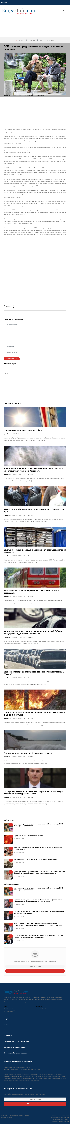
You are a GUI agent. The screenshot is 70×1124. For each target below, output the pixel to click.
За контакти (8, 1035)
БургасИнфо (7, 95)
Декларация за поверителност (15, 1047)
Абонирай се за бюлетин (35, 1104)
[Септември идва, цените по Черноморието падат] (35, 740)
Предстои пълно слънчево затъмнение (28, 836)
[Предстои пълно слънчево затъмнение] (8, 839)
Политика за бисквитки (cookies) (15, 1053)
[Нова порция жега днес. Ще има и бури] (35, 417)
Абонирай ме (35, 971)
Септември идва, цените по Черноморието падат (28, 753)
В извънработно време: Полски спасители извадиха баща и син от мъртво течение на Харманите (33, 469)
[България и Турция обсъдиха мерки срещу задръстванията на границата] (35, 537)
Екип (5, 1030)
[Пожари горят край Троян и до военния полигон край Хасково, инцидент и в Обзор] (35, 700)
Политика (30, 95)
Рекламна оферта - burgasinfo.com (16, 1041)
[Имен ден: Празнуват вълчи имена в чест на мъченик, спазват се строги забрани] (8, 851)
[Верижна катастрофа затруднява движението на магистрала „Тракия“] (35, 659)
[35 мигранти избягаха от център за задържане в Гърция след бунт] (35, 496)
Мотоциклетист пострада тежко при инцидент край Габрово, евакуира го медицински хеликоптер (34, 632)
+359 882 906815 (41, 1009)
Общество (29, 434)
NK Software (9, 1117)
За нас (6, 1024)
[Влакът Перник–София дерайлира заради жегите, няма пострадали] (35, 578)
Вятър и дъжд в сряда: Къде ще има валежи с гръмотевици (36, 859)
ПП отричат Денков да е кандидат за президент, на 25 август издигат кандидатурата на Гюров (33, 792)
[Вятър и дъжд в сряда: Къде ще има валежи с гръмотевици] (8, 863)
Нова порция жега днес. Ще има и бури (23, 430)
